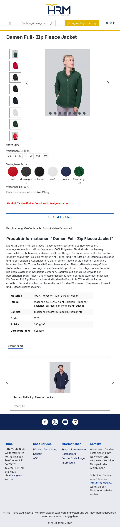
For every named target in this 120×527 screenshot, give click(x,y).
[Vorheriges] (26, 83)
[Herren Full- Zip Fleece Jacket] (60, 377)
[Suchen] (51, 23)
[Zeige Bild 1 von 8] (50, 113)
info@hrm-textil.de (101, 482)
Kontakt (37, 453)
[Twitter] (55, 422)
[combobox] (34, 23)
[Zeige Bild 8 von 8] (84, 113)
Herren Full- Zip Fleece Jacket (33, 397)
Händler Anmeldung (45, 449)
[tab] (14, 228)
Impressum (68, 462)
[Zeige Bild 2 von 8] (55, 113)
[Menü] (10, 23)
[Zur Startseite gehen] (58, 10)
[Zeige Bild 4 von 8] (65, 113)
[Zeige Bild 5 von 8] (70, 113)
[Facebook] (45, 422)
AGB (35, 458)
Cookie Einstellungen (74, 458)
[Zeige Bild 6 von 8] (74, 113)
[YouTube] (65, 422)
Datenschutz (69, 453)
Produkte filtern (62, 217)
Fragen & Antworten (74, 449)
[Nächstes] (108, 83)
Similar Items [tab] (15, 345)
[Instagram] (75, 422)
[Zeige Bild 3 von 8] (60, 113)
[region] (60, 96)
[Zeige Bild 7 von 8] (79, 113)
